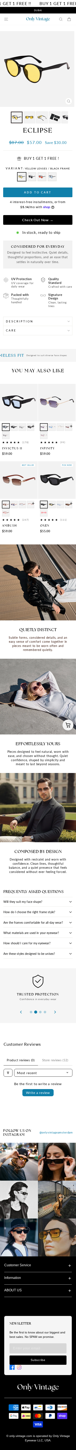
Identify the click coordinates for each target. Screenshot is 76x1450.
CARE (11, 330)
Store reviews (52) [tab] (55, 1060)
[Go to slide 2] (35, 1012)
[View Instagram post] (19, 1162)
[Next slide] (55, 1012)
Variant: (38, 168)
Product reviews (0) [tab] (21, 1060)
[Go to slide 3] (40, 1012)
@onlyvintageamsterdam (56, 1132)
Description (19, 321)
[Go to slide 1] (31, 1012)
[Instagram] (19, 1367)
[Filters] (8, 1073)
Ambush (9, 525)
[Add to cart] (33, 426)
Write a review (38, 1093)
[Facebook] (12, 1367)
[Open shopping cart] (67, 725)
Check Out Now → (37, 220)
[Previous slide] (21, 1012)
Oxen (44, 525)
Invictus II (12, 448)
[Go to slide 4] (45, 1012)
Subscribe (38, 1360)
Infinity (47, 448)
